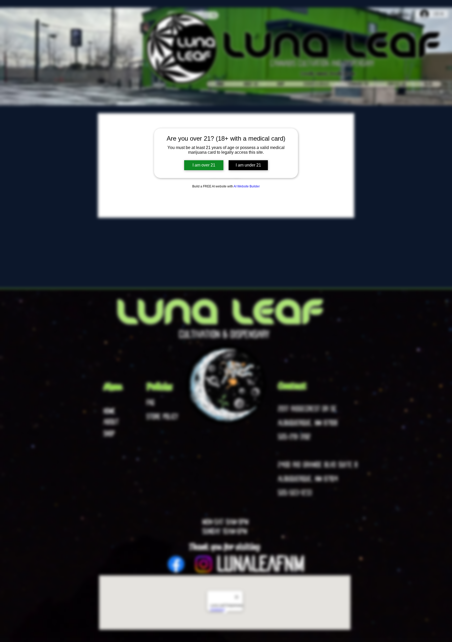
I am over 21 (204, 165)
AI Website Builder (247, 186)
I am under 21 (248, 165)
